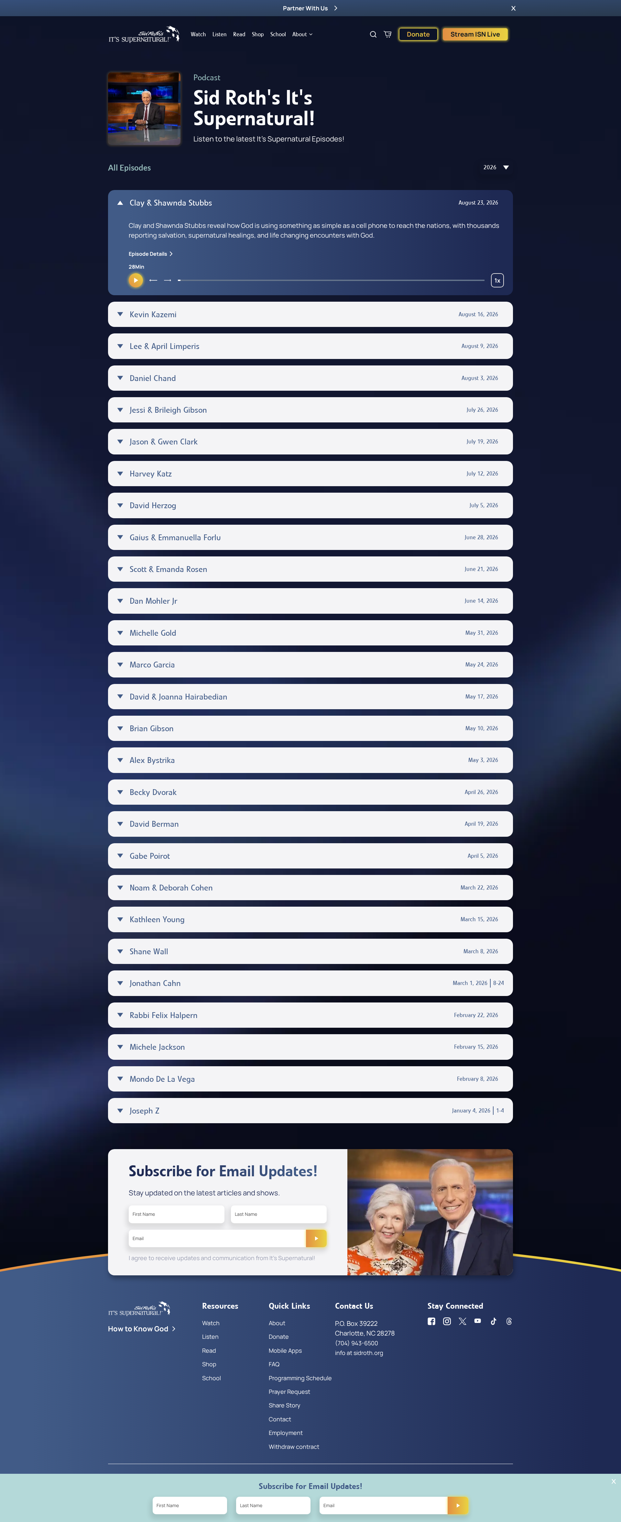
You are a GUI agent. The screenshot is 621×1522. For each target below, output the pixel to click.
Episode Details (148, 253)
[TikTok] (493, 1321)
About (299, 34)
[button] (513, 8)
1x (499, 281)
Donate (418, 34)
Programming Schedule (300, 1378)
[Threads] (509, 1321)
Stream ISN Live (475, 34)
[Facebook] (431, 1321)
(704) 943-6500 (356, 1343)
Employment (286, 1433)
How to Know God (138, 1329)
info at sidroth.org (359, 1353)
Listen (219, 34)
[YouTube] (478, 1321)
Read (239, 34)
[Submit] (316, 1238)
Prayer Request (289, 1391)
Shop (258, 34)
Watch (198, 34)
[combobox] (496, 167)
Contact (280, 1419)
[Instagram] (447, 1321)
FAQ (274, 1364)
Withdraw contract (294, 1446)
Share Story (284, 1405)
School (278, 34)
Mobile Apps (285, 1350)
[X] (462, 1321)
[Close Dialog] (614, 1481)
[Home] (144, 34)
